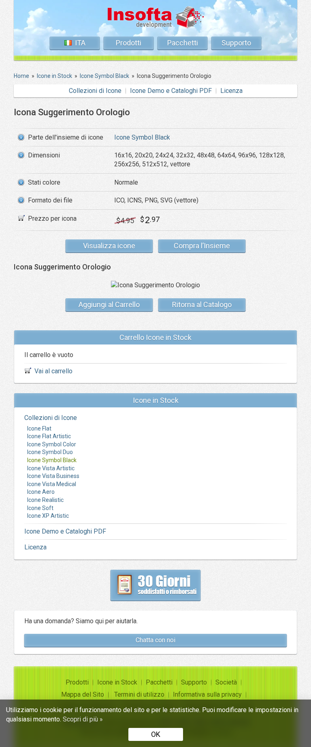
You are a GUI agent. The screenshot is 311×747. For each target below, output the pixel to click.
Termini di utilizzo (139, 694)
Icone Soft (40, 508)
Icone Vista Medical (51, 484)
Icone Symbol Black (142, 137)
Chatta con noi (155, 640)
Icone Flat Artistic (49, 436)
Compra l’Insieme (202, 245)
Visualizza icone (109, 245)
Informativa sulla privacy (207, 694)
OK (155, 734)
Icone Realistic (45, 500)
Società (226, 682)
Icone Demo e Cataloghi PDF (171, 91)
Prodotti (128, 43)
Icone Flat (39, 428)
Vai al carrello (53, 371)
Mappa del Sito (82, 694)
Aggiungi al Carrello (109, 304)
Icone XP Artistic (48, 515)
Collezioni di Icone (95, 91)
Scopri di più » (83, 719)
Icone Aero (41, 492)
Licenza (231, 91)
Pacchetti (182, 43)
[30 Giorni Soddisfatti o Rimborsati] (155, 585)
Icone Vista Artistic (51, 468)
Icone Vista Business (53, 476)
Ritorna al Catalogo (202, 304)
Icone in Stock (117, 682)
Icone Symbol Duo (50, 452)
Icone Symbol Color (51, 444)
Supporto (236, 43)
